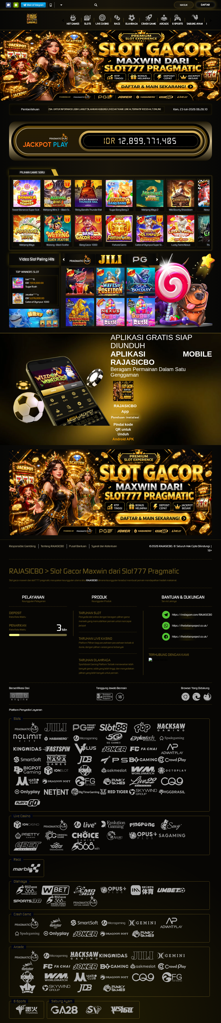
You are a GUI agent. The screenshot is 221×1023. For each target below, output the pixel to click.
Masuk (184, 4)
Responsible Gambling (22, 546)
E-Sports (177, 23)
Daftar (205, 4)
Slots (87, 23)
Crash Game (148, 23)
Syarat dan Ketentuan (104, 546)
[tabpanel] (110, 65)
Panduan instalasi (125, 417)
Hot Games (73, 23)
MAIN (29, 193)
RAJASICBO (92, 580)
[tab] (80, 259)
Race (117, 23)
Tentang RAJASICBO (52, 546)
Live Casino (102, 23)
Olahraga (131, 23)
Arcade (164, 23)
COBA (82, 277)
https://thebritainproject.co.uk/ (190, 625)
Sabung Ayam (195, 23)
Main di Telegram (35, 4)
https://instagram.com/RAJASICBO (192, 614)
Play (60, 144)
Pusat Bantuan (77, 546)
